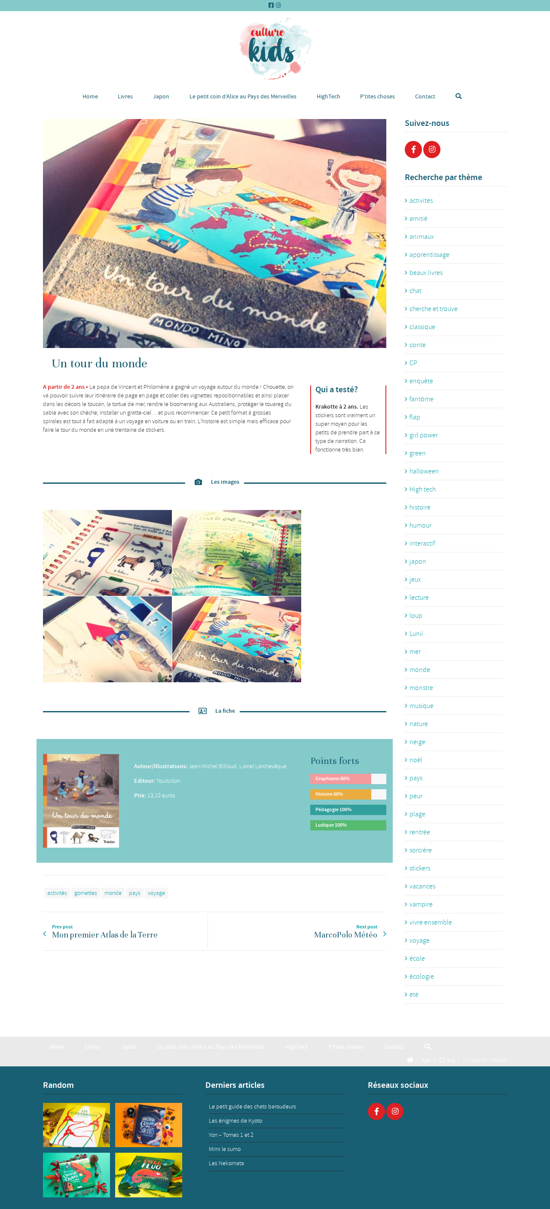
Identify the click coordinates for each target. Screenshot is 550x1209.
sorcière (420, 850)
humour (420, 525)
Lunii (416, 633)
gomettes (85, 893)
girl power (423, 435)
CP (413, 363)
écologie (421, 976)
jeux (415, 579)
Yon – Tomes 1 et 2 (231, 1135)
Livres (125, 96)
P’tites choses (377, 96)
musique (421, 706)
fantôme (421, 399)
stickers (419, 868)
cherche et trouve (433, 309)
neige (417, 742)
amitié (418, 218)
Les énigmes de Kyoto (235, 1120)
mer (415, 651)
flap (414, 417)
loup (415, 615)
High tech (422, 489)
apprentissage (429, 254)
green (417, 453)
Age (426, 1060)
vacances (422, 886)
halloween (424, 471)
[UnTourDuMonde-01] (214, 233)
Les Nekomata (226, 1163)
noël (415, 760)
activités (57, 893)
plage (417, 814)
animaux (421, 236)
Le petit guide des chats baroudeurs (252, 1106)
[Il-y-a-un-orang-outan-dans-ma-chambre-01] (76, 1175)
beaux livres (426, 273)
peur (415, 796)
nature (418, 724)
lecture (419, 597)
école (417, 958)
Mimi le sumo (225, 1149)
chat (415, 291)
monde (113, 893)
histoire (420, 507)
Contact (425, 96)
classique (422, 327)
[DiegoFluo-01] (148, 1175)
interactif (422, 543)
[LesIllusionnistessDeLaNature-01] (76, 1125)
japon (417, 561)
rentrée (419, 832)
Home (90, 96)
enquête (421, 381)
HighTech (328, 96)
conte (417, 345)
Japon (161, 96)
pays (135, 893)
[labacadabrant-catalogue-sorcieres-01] (148, 1125)
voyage (156, 893)
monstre (421, 688)
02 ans (447, 1060)
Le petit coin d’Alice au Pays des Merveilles (242, 96)
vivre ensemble (430, 922)
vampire (421, 904)
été (414, 994)
